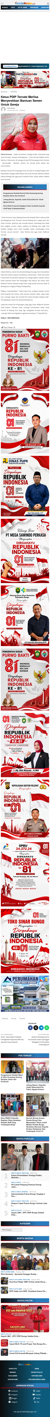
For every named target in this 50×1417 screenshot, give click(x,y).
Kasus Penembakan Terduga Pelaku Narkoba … (26, 1176)
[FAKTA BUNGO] (25, 3)
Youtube (38, 1395)
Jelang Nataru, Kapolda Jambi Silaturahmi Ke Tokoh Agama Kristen (36, 1087)
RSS (38, 1402)
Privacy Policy (36, 1372)
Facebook (14, 1391)
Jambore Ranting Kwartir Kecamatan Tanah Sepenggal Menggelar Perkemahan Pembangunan (38, 1039)
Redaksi (13, 1372)
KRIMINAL (25, 1192)
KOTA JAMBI (18, 1279)
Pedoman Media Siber (36, 1379)
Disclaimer (12, 1376)
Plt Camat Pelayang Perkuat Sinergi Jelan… (26, 1186)
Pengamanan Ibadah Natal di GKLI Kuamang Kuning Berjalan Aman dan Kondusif (12, 1078)
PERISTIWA (25, 1173)
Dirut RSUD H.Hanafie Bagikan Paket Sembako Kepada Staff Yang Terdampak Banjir (11, 1121)
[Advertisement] (25, 37)
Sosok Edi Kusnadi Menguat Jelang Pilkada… (28, 1353)
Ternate (22, 1018)
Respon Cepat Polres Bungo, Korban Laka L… (29, 1204)
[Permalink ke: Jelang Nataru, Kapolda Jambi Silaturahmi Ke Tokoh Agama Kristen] (37, 1071)
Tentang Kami (36, 1376)
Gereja (13, 1018)
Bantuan (5, 1018)
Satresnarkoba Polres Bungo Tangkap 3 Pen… (28, 1195)
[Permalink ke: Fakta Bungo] (3, 109)
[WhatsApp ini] (46, 1027)
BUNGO (19, 1173)
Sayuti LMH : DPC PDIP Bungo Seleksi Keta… (27, 1213)
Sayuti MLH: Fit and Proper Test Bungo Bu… (28, 1344)
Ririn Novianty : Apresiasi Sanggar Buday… (19, 1274)
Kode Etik (13, 1369)
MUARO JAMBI (10, 1272)
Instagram (14, 1395)
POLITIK (19, 1210)
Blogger (14, 1398)
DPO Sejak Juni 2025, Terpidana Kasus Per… (28, 1291)
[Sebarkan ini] (30, 1027)
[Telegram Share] (41, 1027)
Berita (13, 1173)
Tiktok (38, 1398)
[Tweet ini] (35, 1027)
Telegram (14, 1402)
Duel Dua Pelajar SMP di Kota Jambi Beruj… (28, 1282)
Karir (37, 1369)
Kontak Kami (13, 1379)
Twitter (38, 1391)
